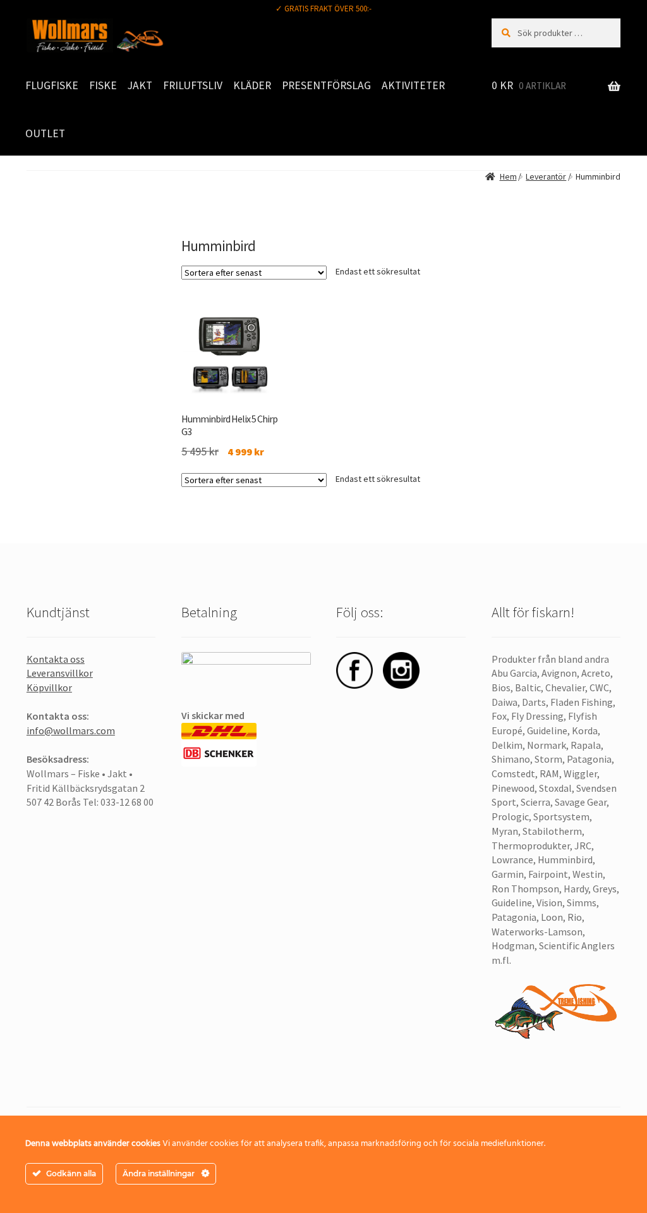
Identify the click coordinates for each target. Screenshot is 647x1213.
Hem (508, 176)
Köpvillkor (49, 687)
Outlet (45, 133)
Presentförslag (326, 85)
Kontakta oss (56, 659)
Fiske (103, 85)
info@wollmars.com (71, 730)
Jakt (140, 85)
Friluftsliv (192, 85)
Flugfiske (51, 85)
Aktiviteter (413, 85)
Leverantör (546, 176)
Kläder (252, 85)
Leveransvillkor (60, 673)
